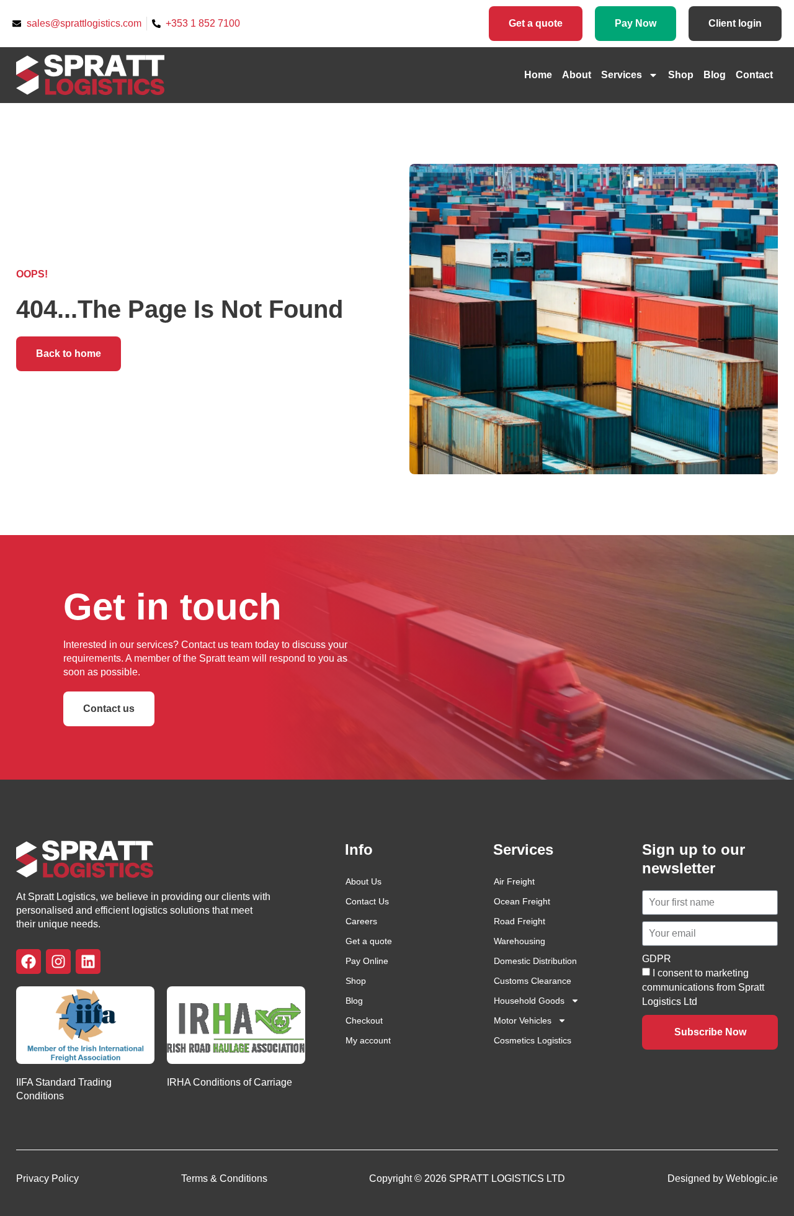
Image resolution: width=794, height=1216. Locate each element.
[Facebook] (28, 961)
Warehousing (519, 941)
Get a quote (369, 941)
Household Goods (529, 1001)
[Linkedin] (88, 961)
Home (538, 75)
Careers (361, 921)
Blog (714, 75)
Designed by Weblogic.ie (722, 1178)
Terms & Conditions (224, 1178)
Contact (754, 75)
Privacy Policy (47, 1178)
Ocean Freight (522, 901)
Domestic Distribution (535, 961)
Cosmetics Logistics (532, 1040)
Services (621, 75)
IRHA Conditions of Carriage (229, 1082)
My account (368, 1040)
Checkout (364, 1020)
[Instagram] (58, 961)
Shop (681, 75)
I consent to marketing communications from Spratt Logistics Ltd (703, 987)
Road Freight (519, 921)
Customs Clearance (532, 981)
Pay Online (367, 961)
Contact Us (367, 901)
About (576, 75)
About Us (363, 881)
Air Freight (514, 881)
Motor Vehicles (522, 1020)
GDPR (656, 958)
